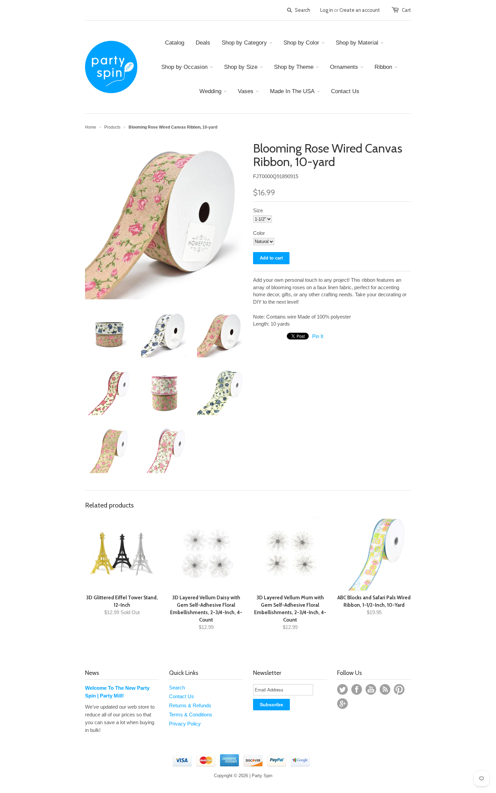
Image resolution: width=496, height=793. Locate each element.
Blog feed (385, 689)
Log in (326, 10)
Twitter (342, 689)
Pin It (317, 336)
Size (258, 210)
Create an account (359, 10)
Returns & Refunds (190, 705)
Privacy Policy (185, 724)
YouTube (370, 689)
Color (259, 233)
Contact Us (181, 696)
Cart (406, 10)
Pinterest (399, 689)
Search (177, 687)
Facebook (356, 689)
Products (112, 127)
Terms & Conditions (190, 714)
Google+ (342, 703)
